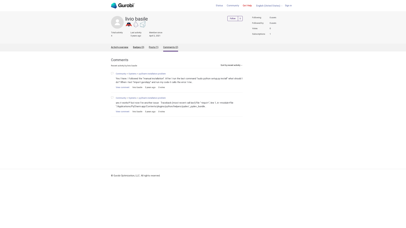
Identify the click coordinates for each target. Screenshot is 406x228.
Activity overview (119, 47)
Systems (132, 74)
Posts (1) (153, 47)
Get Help (247, 5)
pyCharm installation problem (152, 74)
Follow (233, 18)
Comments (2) (170, 47)
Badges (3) (138, 47)
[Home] (123, 6)
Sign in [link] (288, 5)
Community (233, 5)
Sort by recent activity (231, 65)
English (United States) (268, 5)
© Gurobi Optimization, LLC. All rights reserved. (135, 175)
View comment (122, 87)
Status (219, 5)
